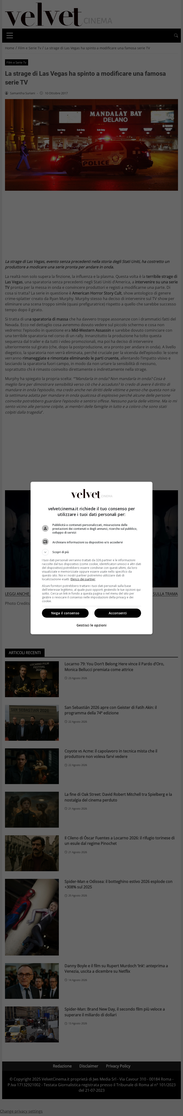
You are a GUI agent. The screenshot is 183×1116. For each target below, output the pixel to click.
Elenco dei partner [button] (83, 579)
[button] (91, 552)
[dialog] (91, 558)
